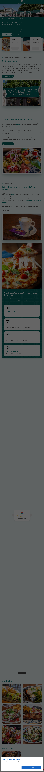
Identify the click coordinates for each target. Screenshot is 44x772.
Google (20, 764)
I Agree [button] (31, 767)
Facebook (25, 764)
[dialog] (22, 764)
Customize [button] (12, 767)
